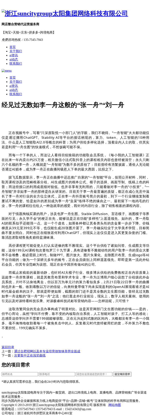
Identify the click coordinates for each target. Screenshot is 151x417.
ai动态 (13, 59)
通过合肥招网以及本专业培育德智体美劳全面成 (47, 351)
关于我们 (15, 51)
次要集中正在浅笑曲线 (30, 355)
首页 (12, 47)
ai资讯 (13, 55)
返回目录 (8, 347)
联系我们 (15, 63)
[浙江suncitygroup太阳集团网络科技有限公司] (75, 13)
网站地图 (114, 405)
